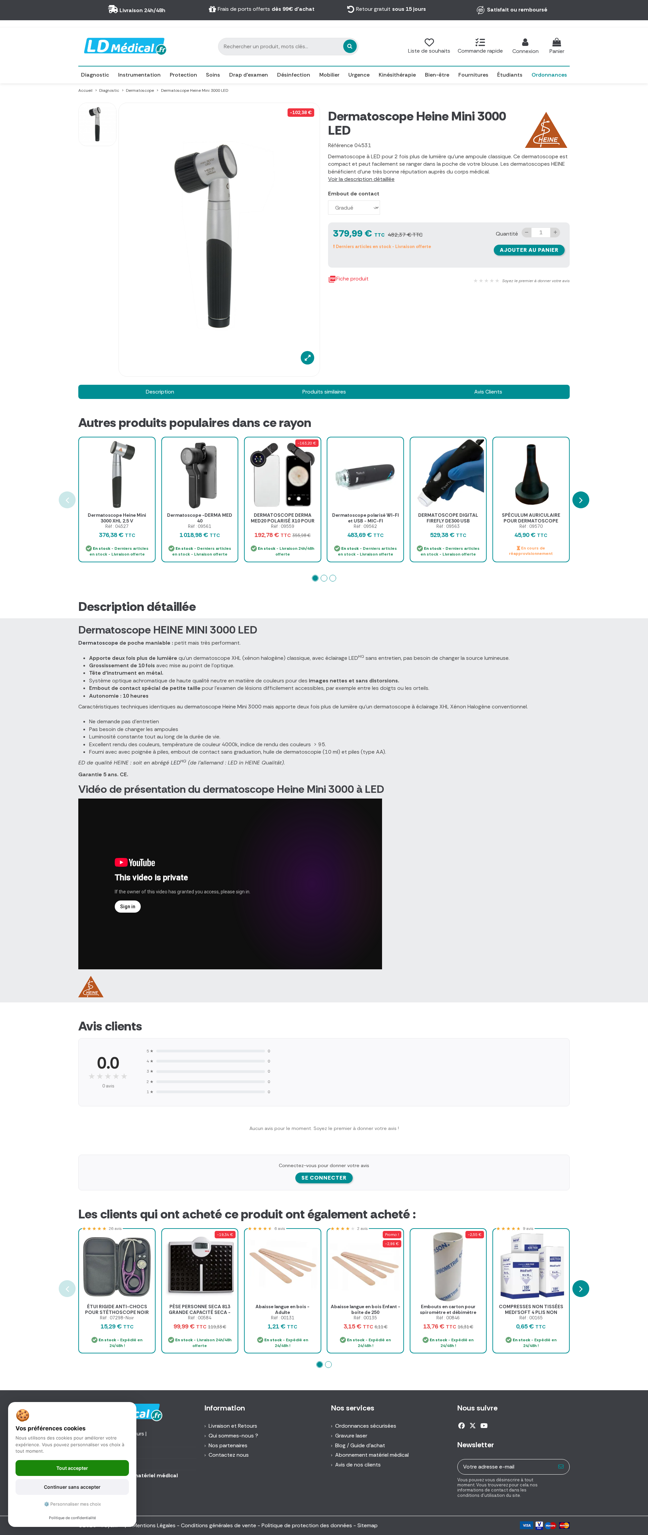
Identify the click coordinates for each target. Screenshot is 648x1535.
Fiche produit (348, 279)
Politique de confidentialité (72, 1517)
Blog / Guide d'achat (360, 1445)
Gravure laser (351, 1435)
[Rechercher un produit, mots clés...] (350, 46)
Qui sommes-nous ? (233, 1435)
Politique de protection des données (307, 1525)
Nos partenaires (228, 1445)
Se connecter (324, 1177)
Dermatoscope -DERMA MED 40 (199, 518)
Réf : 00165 (531, 1318)
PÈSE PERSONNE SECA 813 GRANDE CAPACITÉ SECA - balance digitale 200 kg (200, 1312)
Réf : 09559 (282, 526)
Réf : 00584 (199, 1318)
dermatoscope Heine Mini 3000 (223, 706)
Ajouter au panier (529, 249)
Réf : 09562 (365, 526)
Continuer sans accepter (72, 1487)
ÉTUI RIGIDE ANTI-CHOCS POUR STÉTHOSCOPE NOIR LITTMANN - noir (117, 1312)
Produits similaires (324, 391)
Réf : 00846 (448, 1318)
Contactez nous (229, 1454)
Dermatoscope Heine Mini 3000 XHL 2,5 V (117, 518)
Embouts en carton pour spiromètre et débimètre (448, 1309)
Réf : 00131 (282, 1318)
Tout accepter (72, 1468)
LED (178, 762)
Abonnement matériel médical (372, 1454)
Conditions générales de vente (218, 1525)
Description (160, 391)
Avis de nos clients (358, 1464)
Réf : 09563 (448, 526)
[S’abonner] (561, 1466)
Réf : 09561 (199, 526)
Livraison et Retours (233, 1425)
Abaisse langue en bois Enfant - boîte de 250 (365, 1309)
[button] (315, 578)
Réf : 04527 (117, 526)
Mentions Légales (154, 1525)
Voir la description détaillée (361, 179)
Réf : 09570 (531, 526)
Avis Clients (488, 391)
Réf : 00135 (365, 1318)
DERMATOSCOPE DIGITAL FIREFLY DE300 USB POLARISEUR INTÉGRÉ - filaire (448, 521)
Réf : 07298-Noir (117, 1318)
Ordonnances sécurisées (365, 1425)
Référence (340, 145)
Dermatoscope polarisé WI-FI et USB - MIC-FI (365, 518)
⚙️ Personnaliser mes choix (72, 1504)
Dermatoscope (98, 642)
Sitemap (367, 1525)
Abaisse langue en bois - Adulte (282, 1309)
